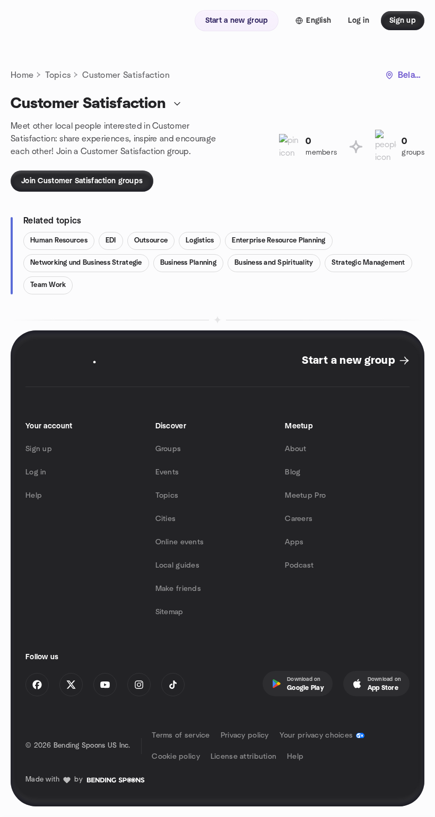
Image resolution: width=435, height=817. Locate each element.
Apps (294, 542)
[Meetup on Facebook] (37, 684)
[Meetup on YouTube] (105, 684)
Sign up (38, 449)
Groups (168, 449)
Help (33, 495)
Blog (292, 472)
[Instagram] (139, 684)
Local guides (177, 565)
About (295, 449)
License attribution (243, 756)
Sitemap (169, 612)
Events (167, 472)
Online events (179, 542)
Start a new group (348, 360)
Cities (165, 519)
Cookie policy (176, 756)
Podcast (299, 565)
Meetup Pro (305, 495)
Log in (36, 472)
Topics (58, 75)
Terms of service (181, 735)
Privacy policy (245, 735)
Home (22, 75)
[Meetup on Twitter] (71, 684)
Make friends (178, 588)
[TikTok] (173, 684)
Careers (298, 519)
